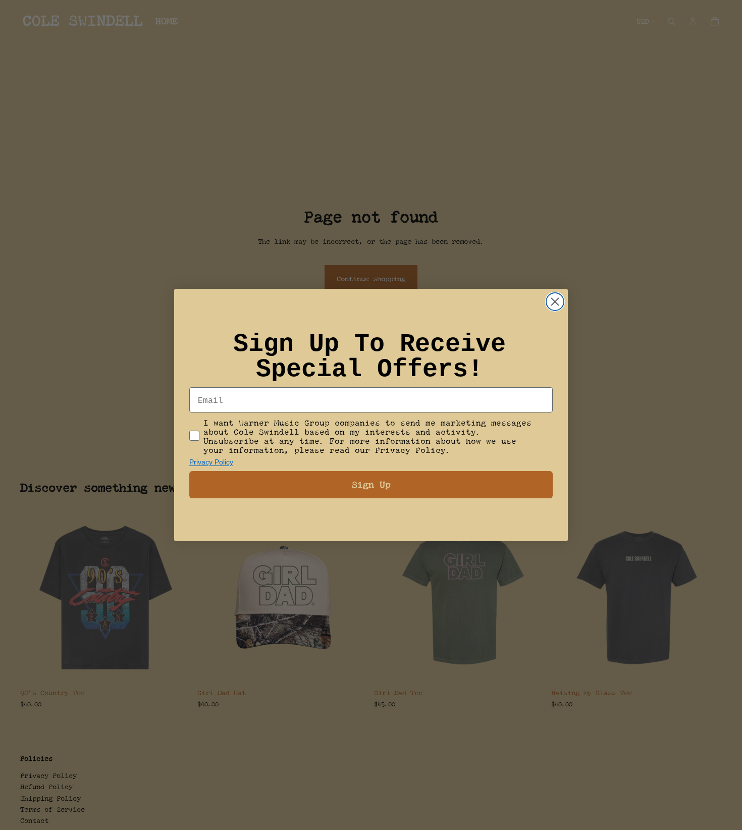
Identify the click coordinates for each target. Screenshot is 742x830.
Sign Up (371, 484)
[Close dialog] (555, 301)
